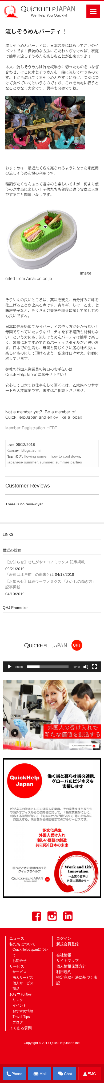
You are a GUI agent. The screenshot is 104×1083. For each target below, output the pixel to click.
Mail (42, 1074)
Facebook (36, 916)
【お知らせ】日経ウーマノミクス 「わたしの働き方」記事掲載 (50, 584)
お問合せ (19, 961)
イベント (19, 1005)
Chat (68, 1074)
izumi (36, 450)
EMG (91, 1074)
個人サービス (23, 983)
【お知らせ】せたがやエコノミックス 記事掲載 (45, 562)
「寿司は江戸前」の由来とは (29, 574)
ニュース (16, 938)
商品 (16, 989)
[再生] (9, 666)
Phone (16, 1074)
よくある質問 (20, 1028)
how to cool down (65, 456)
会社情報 (63, 955)
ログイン (63, 938)
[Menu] (93, 11)
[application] (52, 644)
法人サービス (23, 977)
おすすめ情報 (23, 1011)
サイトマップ (67, 960)
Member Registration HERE (31, 428)
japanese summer (22, 462)
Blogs (26, 450)
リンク (18, 1000)
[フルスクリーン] (94, 666)
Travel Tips (21, 1017)
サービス (19, 972)
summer (46, 462)
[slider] (48, 666)
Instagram (52, 916)
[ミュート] (86, 666)
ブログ (18, 1022)
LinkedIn (68, 916)
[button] (52, 644)
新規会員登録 (67, 944)
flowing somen (36, 456)
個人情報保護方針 (71, 966)
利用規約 (63, 972)
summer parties (68, 462)
